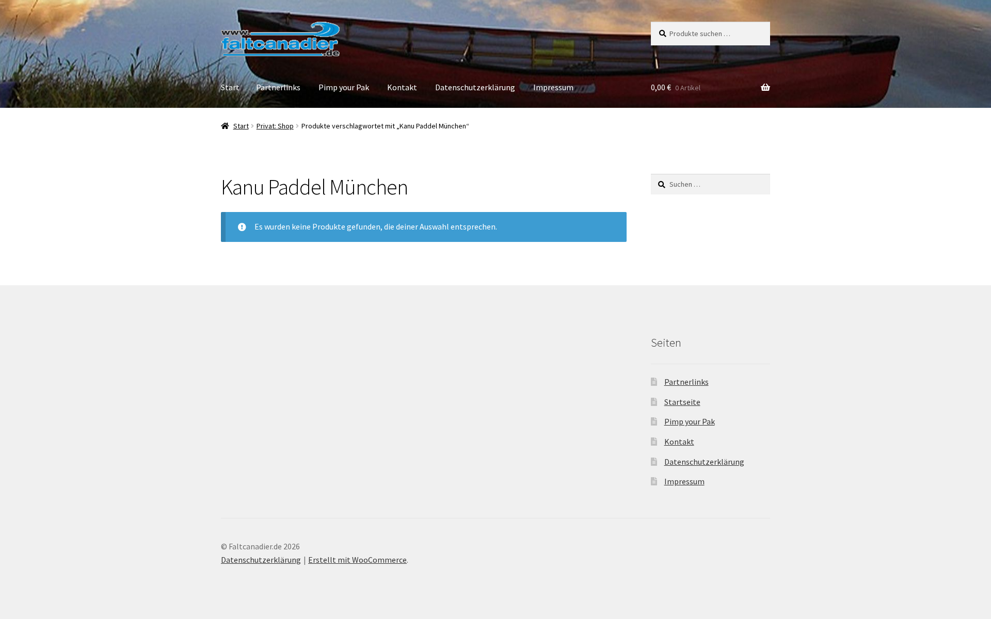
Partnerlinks (278, 87)
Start (230, 87)
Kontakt (402, 87)
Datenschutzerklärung (475, 87)
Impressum (553, 87)
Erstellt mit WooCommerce (357, 560)
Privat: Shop (275, 126)
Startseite (682, 402)
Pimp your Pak (343, 87)
